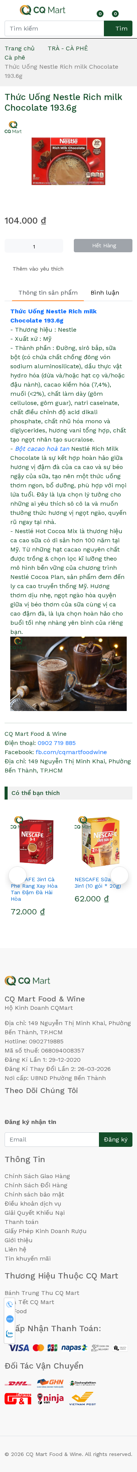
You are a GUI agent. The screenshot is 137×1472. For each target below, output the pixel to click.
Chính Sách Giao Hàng (37, 1176)
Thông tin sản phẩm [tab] (48, 292)
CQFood (16, 1311)
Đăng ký (115, 1139)
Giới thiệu (19, 1240)
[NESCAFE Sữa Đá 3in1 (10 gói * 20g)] (53, 842)
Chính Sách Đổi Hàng (36, 1185)
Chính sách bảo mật (34, 1194)
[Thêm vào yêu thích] (39, 865)
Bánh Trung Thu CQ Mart (42, 1292)
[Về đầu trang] (116, 1425)
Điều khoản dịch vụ (33, 1203)
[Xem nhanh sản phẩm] (53, 865)
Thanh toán (21, 1221)
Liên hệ (15, 1249)
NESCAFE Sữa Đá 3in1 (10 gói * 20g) (50, 882)
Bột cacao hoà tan (42, 448)
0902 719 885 (57, 742)
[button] (119, 875)
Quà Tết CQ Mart (29, 1302)
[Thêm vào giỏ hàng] (66, 865)
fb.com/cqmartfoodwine (71, 752)
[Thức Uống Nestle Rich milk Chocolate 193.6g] (68, 161)
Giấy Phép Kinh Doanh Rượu (46, 1231)
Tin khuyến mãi (28, 1258)
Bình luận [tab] (105, 292)
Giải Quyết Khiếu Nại (35, 1212)
